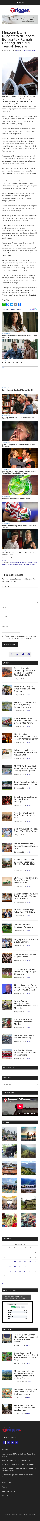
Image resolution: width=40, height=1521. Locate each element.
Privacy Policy (6, 1496)
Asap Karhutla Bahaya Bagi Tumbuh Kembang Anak (24, 815)
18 (10, 1266)
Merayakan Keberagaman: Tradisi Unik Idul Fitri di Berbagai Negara (26, 1391)
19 (15, 1266)
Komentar (6, 586)
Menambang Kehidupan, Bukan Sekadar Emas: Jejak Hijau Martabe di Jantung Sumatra (25, 1374)
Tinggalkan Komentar (28, 50)
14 (25, 1262)
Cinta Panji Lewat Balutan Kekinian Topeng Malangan (25, 799)
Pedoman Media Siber (8, 1491)
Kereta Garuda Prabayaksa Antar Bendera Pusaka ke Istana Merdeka (26, 1004)
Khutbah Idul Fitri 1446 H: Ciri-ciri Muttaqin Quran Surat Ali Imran (25, 1407)
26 (15, 1271)
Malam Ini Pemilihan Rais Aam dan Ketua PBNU (16, 1460)
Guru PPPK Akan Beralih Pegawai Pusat (25, 955)
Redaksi (4, 1487)
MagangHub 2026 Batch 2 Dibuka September (26, 940)
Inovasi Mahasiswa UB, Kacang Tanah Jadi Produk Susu (26, 846)
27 (20, 1271)
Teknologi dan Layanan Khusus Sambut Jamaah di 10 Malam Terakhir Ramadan (26, 1338)
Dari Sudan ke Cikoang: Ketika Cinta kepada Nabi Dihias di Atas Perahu (25, 720)
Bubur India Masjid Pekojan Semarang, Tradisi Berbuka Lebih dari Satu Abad (26, 1356)
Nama (4, 607)
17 (4, 1266)
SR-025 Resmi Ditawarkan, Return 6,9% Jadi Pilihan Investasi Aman (26, 880)
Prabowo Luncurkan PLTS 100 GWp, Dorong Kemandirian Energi (25, 704)
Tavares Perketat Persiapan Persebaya (23, 926)
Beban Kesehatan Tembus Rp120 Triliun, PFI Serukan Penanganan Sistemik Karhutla (25, 671)
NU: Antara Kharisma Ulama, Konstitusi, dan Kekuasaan (19, 1464)
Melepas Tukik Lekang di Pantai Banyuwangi (25, 1036)
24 (4, 1271)
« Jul (3, 1283)
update (4, 560)
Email (4, 617)
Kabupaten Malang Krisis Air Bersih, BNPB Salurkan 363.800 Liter (25, 752)
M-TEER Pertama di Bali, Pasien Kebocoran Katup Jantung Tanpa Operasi (25, 768)
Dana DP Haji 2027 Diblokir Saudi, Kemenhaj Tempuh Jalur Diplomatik (26, 896)
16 (35, 1262)
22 (30, 1266)
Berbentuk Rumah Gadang (18, 562)
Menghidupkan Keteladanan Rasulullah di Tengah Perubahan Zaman (26, 736)
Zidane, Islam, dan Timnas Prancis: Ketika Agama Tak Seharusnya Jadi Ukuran (26, 987)
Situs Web (5, 626)
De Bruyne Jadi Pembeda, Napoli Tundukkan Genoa (26, 830)
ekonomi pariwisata (22, 558)
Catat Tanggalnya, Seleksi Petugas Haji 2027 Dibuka (25, 783)
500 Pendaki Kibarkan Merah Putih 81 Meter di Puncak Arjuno (25, 1052)
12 (15, 1262)
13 (20, 1262)
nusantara (32, 558)
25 (10, 1271)
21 (25, 1266)
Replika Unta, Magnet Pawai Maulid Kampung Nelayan (24, 688)
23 (35, 1266)
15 (30, 1262)
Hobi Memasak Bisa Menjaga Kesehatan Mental (23, 1021)
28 (25, 1271)
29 (30, 1271)
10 (4, 1262)
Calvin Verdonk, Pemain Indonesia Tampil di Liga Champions (25, 971)
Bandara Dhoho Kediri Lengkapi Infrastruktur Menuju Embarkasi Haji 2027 (24, 863)
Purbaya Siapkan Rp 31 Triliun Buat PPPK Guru (24, 911)
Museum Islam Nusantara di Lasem (18, 564)
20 (20, 1266)
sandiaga (32, 564)
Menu (21, 2)
